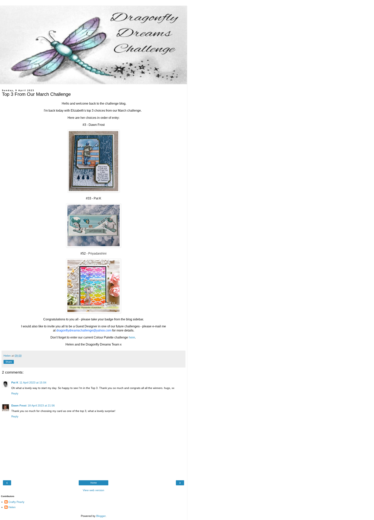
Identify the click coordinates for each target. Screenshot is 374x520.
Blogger (101, 515)
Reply (14, 393)
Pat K (14, 382)
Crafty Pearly (16, 501)
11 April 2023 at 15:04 (32, 382)
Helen (12, 507)
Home (93, 482)
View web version (93, 490)
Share (8, 361)
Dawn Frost (18, 405)
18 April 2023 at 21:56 (41, 405)
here (132, 337)
